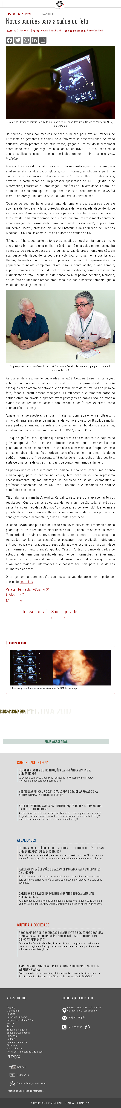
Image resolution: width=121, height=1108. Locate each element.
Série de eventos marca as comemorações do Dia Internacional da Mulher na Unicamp (61, 807)
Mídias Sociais (14, 1048)
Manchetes (13, 1010)
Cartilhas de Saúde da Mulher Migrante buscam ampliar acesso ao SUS (56, 895)
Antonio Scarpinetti (50, 30)
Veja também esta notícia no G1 (27, 589)
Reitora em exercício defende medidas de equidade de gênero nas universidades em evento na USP (61, 849)
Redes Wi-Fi (23, 1075)
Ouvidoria (12, 1035)
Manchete (48, 14)
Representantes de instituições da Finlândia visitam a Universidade (55, 771)
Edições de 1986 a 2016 (20, 1020)
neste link (26, 582)
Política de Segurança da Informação (26, 1091)
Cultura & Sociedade (33, 925)
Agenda (11, 1007)
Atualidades (26, 840)
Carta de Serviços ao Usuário (31, 1083)
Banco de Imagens (17, 1029)
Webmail (21, 1067)
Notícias (11, 1023)
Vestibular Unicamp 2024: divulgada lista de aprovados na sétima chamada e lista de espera (58, 793)
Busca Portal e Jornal (18, 1032)
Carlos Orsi (22, 30)
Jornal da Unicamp (17, 1017)
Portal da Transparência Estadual (25, 1051)
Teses (10, 1026)
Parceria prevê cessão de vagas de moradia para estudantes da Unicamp (60, 871)
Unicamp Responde (17, 1042)
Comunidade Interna (33, 762)
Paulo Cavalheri (95, 30)
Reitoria (11, 1039)
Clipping (11, 1013)
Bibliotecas (13, 1045)
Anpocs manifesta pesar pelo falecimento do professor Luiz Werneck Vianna (59, 967)
